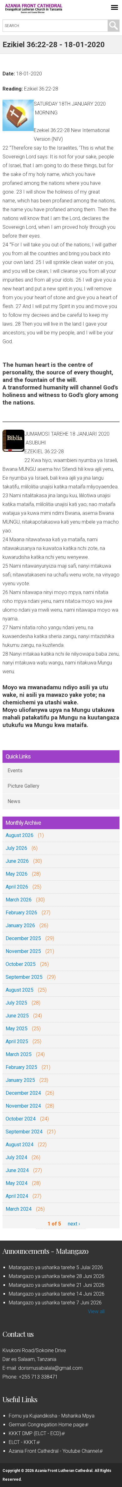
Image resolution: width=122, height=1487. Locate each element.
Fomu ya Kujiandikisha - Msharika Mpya (51, 1416)
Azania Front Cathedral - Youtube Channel (55, 1451)
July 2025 (16, 1003)
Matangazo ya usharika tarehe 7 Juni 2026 (55, 1303)
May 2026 (17, 874)
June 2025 (17, 1016)
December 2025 (23, 938)
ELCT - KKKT (24, 1442)
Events (15, 771)
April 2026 (17, 887)
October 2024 (21, 1119)
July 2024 (16, 1157)
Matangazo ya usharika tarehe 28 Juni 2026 (56, 1276)
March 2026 (19, 900)
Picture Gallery (23, 786)
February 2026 (21, 913)
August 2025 (19, 990)
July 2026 (16, 848)
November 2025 (23, 951)
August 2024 (19, 1145)
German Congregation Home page (48, 1425)
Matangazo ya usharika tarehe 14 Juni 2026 (56, 1294)
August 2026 (19, 835)
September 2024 (24, 1132)
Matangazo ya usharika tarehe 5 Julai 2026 (56, 1267)
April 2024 (17, 1196)
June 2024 (17, 1170)
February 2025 (21, 1067)
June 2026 (17, 861)
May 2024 (17, 1183)
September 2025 (24, 977)
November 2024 (23, 1106)
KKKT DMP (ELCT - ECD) (36, 1433)
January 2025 (20, 1080)
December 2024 (23, 1093)
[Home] (34, 11)
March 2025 (19, 1054)
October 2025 (21, 964)
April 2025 (17, 1041)
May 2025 (17, 1029)
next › (74, 1224)
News (14, 801)
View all (96, 1311)
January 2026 (20, 925)
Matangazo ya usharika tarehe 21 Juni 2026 (56, 1285)
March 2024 (19, 1209)
